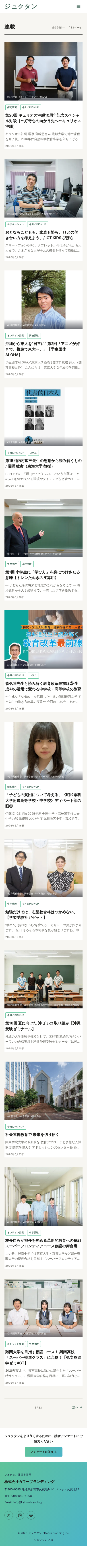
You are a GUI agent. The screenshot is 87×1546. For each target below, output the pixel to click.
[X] (8, 1515)
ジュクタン (21, 6)
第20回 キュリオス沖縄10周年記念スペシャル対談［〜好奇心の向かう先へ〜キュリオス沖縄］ (43, 121)
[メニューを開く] (79, 6)
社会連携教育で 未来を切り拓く (32, 1134)
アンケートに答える (44, 1451)
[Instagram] (20, 1515)
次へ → (77, 1407)
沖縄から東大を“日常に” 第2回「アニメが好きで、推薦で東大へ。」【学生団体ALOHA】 (42, 349)
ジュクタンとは (43, 1539)
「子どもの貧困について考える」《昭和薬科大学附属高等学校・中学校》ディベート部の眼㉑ (43, 800)
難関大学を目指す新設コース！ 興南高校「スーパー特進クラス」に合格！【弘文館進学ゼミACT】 (43, 1357)
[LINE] (31, 1515)
